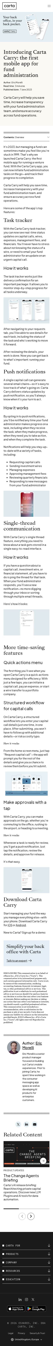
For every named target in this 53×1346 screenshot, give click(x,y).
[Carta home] (9, 5)
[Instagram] (26, 1299)
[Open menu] (49, 5)
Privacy (21, 1333)
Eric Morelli (32, 1045)
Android (21, 925)
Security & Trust (37, 1333)
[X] (33, 1299)
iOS (10, 925)
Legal (10, 1333)
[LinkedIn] (20, 1299)
